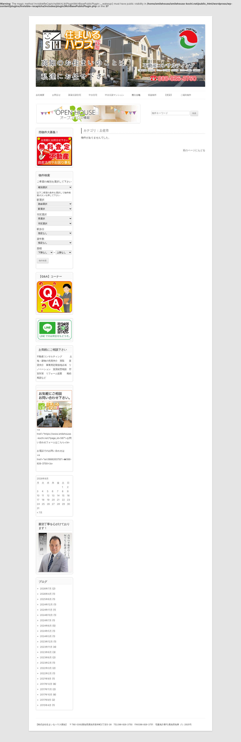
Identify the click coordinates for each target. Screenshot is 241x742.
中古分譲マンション (114, 95)
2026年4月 (46, 593)
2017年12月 (46, 683)
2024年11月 (46, 609)
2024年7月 (46, 620)
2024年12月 (46, 604)
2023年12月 (46, 641)
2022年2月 (46, 673)
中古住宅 (93, 95)
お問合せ (56, 95)
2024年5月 (46, 630)
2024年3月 (46, 636)
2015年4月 (45, 705)
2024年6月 (46, 625)
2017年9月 (45, 699)
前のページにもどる (194, 150)
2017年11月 (46, 689)
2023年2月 (46, 662)
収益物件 (152, 95)
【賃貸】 (168, 95)
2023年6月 (46, 657)
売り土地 (136, 95)
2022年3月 (46, 668)
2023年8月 (46, 652)
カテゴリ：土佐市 (96, 130)
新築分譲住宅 (74, 95)
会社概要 (40, 95)
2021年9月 (45, 678)
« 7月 (39, 512)
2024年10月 (46, 615)
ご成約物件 (185, 95)
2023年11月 (46, 646)
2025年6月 (46, 599)
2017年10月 (46, 694)
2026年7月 (46, 588)
